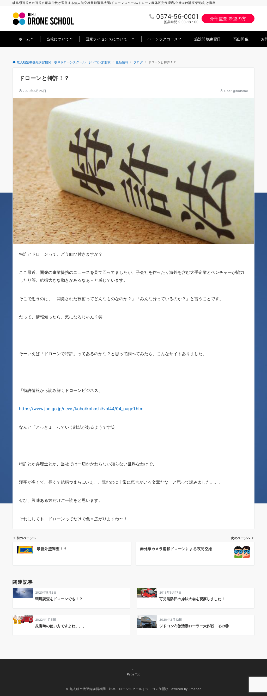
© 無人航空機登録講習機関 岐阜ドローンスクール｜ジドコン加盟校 (116, 689)
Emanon (195, 689)
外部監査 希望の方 (228, 18)
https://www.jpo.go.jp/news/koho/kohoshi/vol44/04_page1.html (81, 408)
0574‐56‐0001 (177, 16)
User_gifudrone (236, 91)
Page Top (133, 674)
